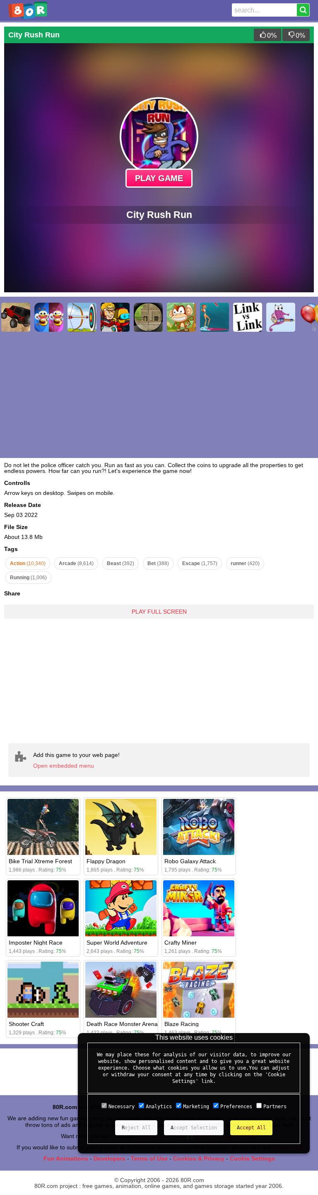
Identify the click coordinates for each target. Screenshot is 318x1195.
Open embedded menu (63, 765)
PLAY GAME (159, 178)
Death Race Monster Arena (122, 1024)
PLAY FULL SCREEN (159, 611)
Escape (199, 563)
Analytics (159, 1106)
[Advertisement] (159, 675)
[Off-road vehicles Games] (15, 317)
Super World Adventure (117, 942)
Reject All (136, 1128)
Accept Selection (194, 1128)
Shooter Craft (26, 1024)
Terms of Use (149, 1158)
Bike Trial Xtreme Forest (40, 861)
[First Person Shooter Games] (148, 317)
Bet (158, 563)
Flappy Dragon (106, 861)
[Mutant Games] (280, 317)
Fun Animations (65, 1158)
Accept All (251, 1128)
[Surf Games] (214, 317)
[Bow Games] (81, 317)
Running (28, 577)
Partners (275, 1106)
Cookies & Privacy (198, 1158)
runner (245, 563)
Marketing (196, 1106)
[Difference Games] (48, 317)
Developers (109, 1158)
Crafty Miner (180, 942)
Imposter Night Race (36, 942)
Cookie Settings (252, 1158)
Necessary (121, 1106)
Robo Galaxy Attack (190, 861)
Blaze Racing (181, 1024)
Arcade (76, 563)
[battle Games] (115, 317)
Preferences (236, 1106)
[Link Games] (247, 317)
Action (28, 563)
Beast (120, 563)
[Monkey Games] (181, 317)
